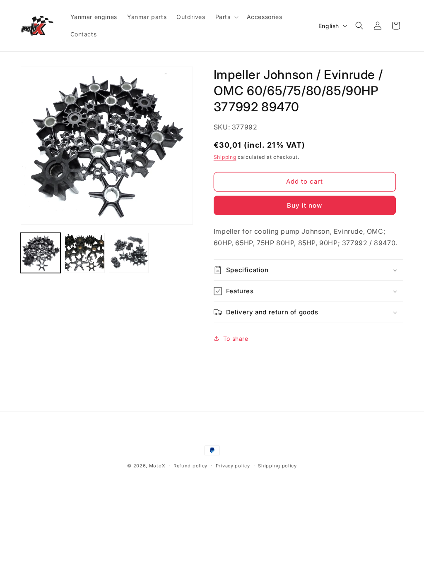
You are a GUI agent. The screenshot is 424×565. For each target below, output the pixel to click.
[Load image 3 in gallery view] (129, 253)
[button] (226, 17)
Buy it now (304, 205)
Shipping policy (277, 466)
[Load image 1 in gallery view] (40, 253)
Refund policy (190, 466)
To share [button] (235, 338)
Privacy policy (233, 466)
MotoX (157, 466)
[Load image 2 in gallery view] (84, 253)
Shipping (225, 157)
